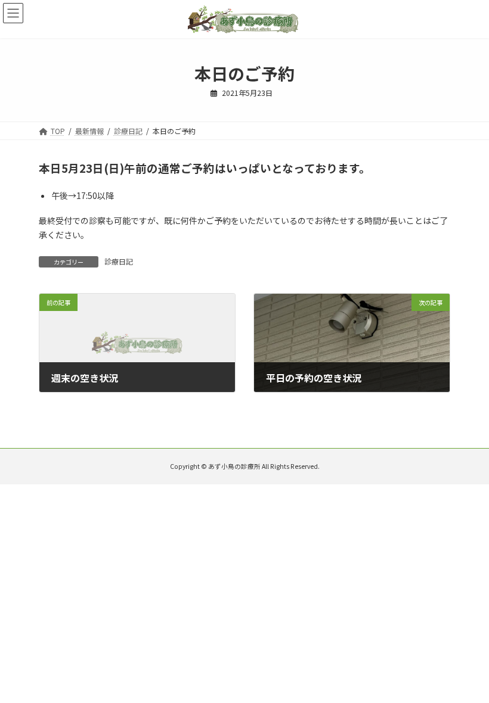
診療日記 (118, 261)
